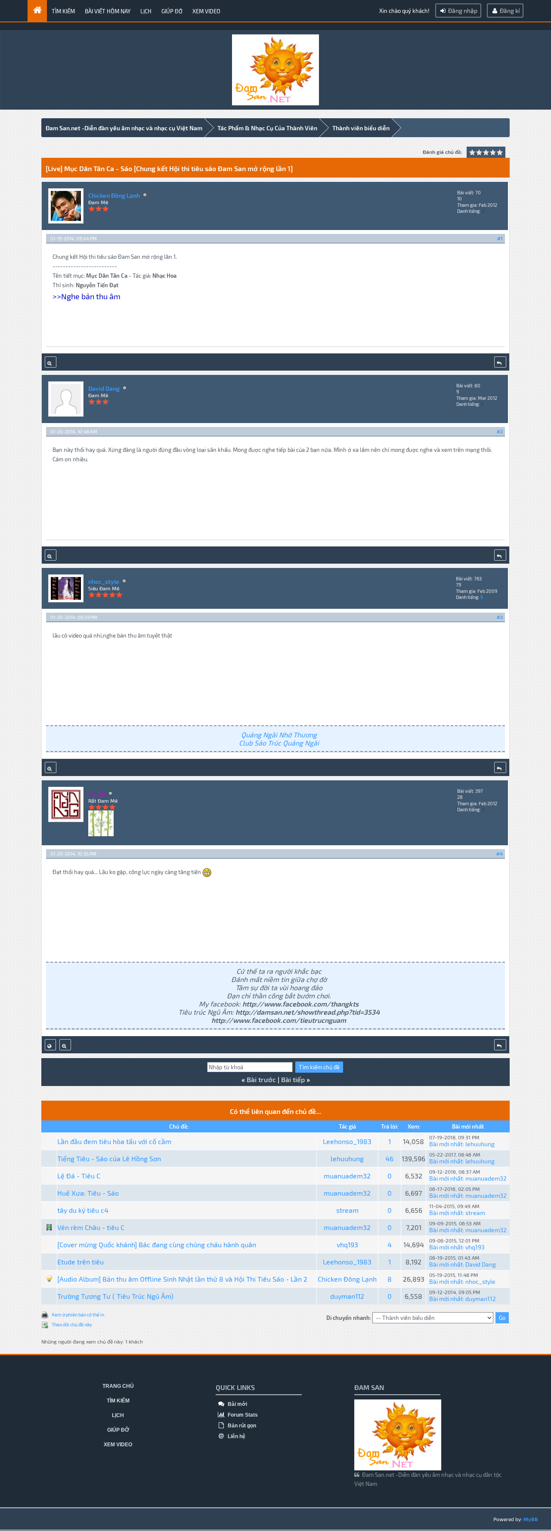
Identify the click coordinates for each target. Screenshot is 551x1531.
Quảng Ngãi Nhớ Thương (279, 734)
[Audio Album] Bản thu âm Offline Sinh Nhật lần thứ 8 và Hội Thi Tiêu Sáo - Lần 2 (182, 1279)
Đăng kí (509, 10)
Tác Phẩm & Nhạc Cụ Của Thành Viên (267, 128)
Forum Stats (242, 1415)
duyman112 (347, 1296)
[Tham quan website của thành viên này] (50, 1044)
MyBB (530, 1519)
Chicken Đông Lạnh (114, 195)
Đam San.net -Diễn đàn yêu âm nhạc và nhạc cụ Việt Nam (124, 128)
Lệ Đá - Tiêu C (78, 1176)
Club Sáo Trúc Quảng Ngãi (279, 743)
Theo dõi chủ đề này (72, 1324)
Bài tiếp (293, 1079)
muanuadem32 (347, 1176)
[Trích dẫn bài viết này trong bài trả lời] (500, 362)
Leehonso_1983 (347, 1141)
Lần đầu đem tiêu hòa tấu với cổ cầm (114, 1141)
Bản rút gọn (241, 1426)
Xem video (206, 11)
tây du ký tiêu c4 (82, 1210)
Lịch (146, 11)
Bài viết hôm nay (107, 11)
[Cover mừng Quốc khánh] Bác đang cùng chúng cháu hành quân (156, 1244)
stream (347, 1210)
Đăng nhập (462, 10)
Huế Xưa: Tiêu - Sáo (88, 1193)
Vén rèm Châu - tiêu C (90, 1227)
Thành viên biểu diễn (361, 128)
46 (389, 1158)
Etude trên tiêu (80, 1262)
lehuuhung (480, 1143)
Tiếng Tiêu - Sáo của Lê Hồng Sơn (109, 1158)
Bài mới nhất (446, 1143)
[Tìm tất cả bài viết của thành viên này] (50, 362)
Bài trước (261, 1079)
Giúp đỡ (172, 11)
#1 (500, 238)
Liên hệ (235, 1436)
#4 (499, 853)
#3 (500, 617)
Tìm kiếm (63, 11)
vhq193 (347, 1244)
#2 (500, 431)
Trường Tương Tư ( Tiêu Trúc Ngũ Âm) (115, 1296)
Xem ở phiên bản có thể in (78, 1314)
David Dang (104, 388)
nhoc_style (103, 581)
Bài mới (236, 1404)
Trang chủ (118, 1386)
